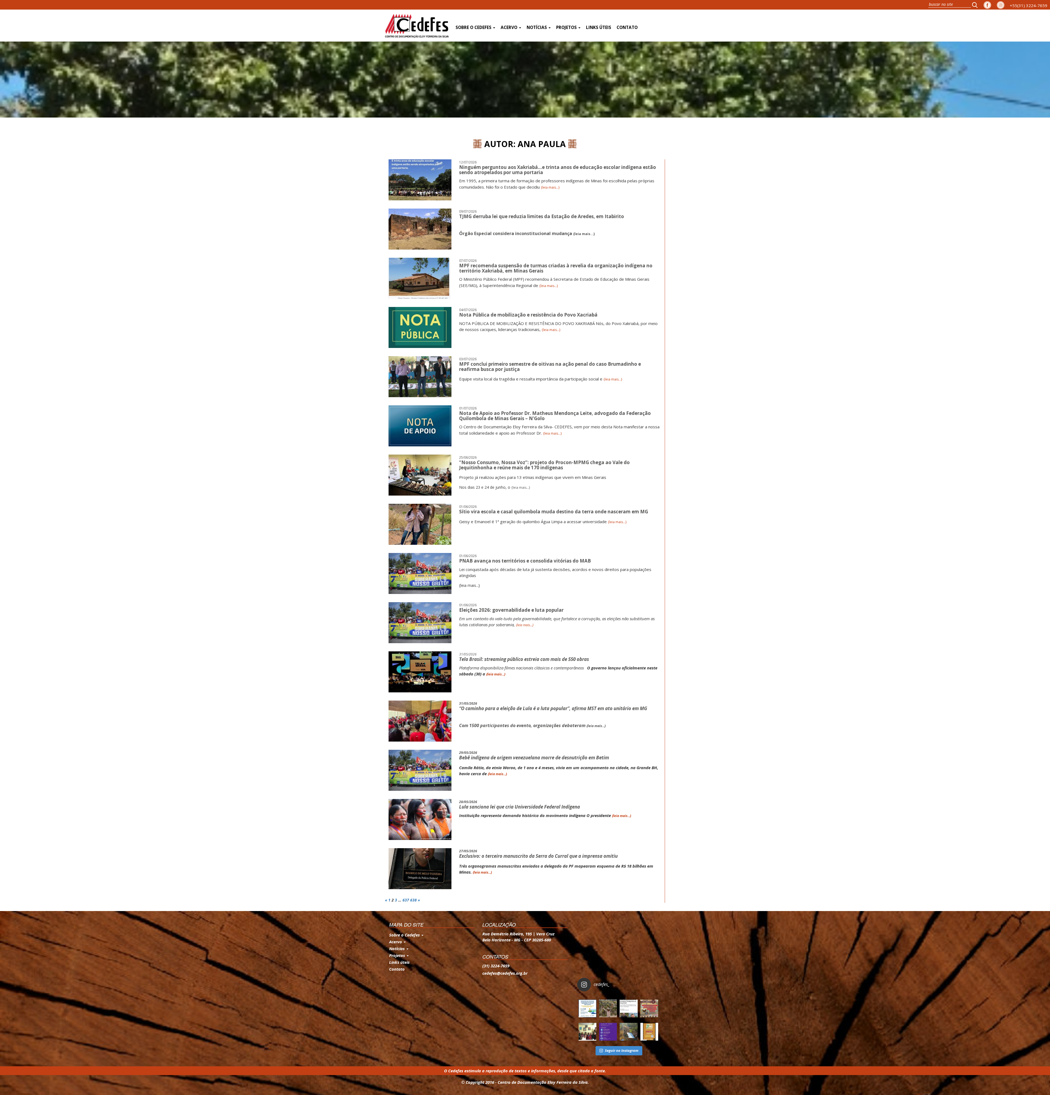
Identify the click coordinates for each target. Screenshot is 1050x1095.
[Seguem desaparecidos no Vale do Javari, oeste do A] (628, 1008)
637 (405, 900)
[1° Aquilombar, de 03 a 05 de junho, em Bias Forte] (649, 1008)
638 (413, 900)
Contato (627, 27)
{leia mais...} (550, 187)
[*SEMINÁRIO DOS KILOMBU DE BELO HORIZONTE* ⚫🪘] (649, 1032)
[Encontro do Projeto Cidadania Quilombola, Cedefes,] (587, 1032)
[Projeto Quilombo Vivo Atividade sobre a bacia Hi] (628, 1032)
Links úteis (598, 27)
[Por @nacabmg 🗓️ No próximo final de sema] (587, 1008)
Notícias (537, 27)
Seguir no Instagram (621, 1050)
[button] (976, 5)
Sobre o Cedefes (474, 27)
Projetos (567, 27)
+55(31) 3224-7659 (1028, 5)
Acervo (509, 27)
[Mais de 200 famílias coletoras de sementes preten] (608, 1008)
